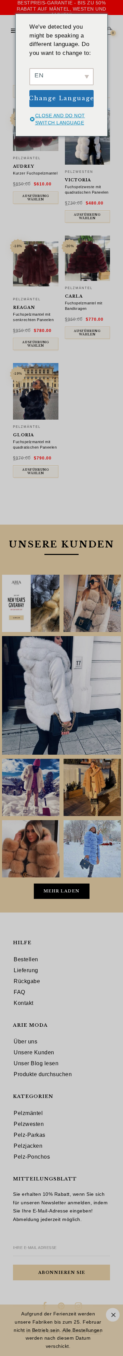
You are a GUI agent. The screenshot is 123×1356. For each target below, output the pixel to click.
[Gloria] (35, 391)
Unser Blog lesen (36, 1063)
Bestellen (26, 959)
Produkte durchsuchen (43, 1074)
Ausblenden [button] (113, 1315)
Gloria (23, 435)
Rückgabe (27, 981)
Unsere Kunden (34, 1052)
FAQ (19, 992)
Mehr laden (61, 891)
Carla (74, 296)
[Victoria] (87, 136)
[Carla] (87, 258)
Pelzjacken (28, 1146)
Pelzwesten (79, 172)
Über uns (25, 1041)
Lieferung (26, 970)
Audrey (23, 166)
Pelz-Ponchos (32, 1157)
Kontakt (23, 1003)
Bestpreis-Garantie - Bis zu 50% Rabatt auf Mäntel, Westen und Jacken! (61, 8)
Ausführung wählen (35, 197)
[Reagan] (35, 264)
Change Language (61, 98)
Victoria (78, 180)
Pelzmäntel (27, 158)
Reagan (24, 307)
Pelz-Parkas (29, 1135)
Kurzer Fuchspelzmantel (35, 173)
